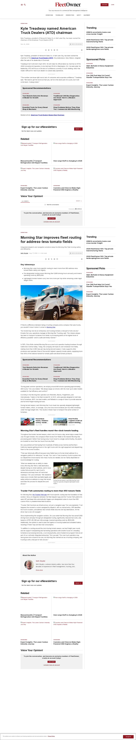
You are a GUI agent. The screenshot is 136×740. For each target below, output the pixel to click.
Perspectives (70, 15)
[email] (57, 50)
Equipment (87, 15)
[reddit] (54, 50)
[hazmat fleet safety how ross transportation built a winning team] (27, 418)
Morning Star (51, 324)
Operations (49, 15)
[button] (22, 5)
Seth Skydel (24, 250)
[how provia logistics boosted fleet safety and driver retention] (60, 418)
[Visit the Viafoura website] (78, 205)
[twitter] (51, 50)
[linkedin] (49, 50)
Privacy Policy (51, 736)
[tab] (25, 198)
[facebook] (46, 50)
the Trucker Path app (40, 491)
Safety (79, 15)
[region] (52, 202)
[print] (82, 50)
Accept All (128, 736)
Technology (59, 15)
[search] (25, 5)
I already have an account (51, 218)
